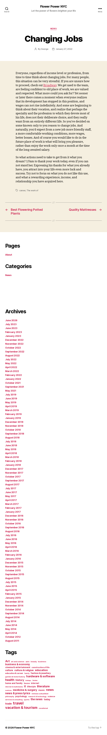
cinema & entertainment (17, 667)
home (34, 680)
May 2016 (10, 543)
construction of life (40, 667)
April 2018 (11, 453)
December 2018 (14, 422)
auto (27, 661)
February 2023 (13, 332)
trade (8, 703)
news (50, 690)
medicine (8, 690)
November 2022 (14, 343)
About (8, 254)
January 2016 (13, 558)
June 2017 (11, 492)
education (41, 670)
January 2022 (13, 379)
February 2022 (13, 375)
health (9, 680)
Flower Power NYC (53, 6)
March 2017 (12, 504)
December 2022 (14, 340)
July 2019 (10, 394)
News (53, 28)
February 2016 (13, 554)
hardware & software (40, 676)
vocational (43, 708)
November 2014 (14, 605)
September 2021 (14, 386)
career (22, 190)
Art (7, 661)
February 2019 (13, 414)
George (44, 49)
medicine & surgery (25, 689)
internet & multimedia (14, 687)
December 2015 (14, 562)
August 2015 (12, 578)
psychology (21, 696)
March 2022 (12, 371)
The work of (32, 190)
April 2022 (11, 367)
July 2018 (10, 441)
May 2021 (10, 390)
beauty (34, 661)
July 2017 (10, 488)
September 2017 (14, 480)
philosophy (9, 696)
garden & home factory (15, 677)
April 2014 (11, 633)
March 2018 (12, 457)
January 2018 (13, 465)
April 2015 (11, 590)
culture (9, 670)
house (27, 683)
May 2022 (10, 363)
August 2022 (12, 355)
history (20, 680)
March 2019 (12, 410)
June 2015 (11, 586)
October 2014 (13, 609)
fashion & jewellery (41, 673)
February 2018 (13, 461)
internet (35, 683)
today (47, 699)
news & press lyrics (17, 693)
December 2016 (14, 515)
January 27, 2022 (64, 49)
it (25, 686)
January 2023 (13, 336)
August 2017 (12, 484)
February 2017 (13, 508)
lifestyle (31, 686)
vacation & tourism (21, 707)
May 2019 (10, 402)
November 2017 (14, 472)
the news (37, 699)
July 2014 (10, 621)
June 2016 (11, 539)
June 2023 (11, 328)
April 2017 (11, 500)
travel (18, 703)
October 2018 (13, 429)
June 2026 (11, 320)
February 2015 (13, 594)
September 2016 (14, 527)
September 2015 (14, 574)
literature (43, 686)
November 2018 (14, 425)
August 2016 (12, 531)
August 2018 (12, 437)
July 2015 (10, 582)
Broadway (50, 85)
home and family (14, 683)
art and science (17, 661)
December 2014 (14, 601)
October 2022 (13, 347)
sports (26, 700)
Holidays (28, 680)
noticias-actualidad (40, 694)
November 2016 (14, 519)
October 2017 (13, 476)
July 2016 (10, 535)
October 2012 (13, 636)
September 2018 (14, 433)
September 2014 (14, 613)
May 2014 (10, 629)
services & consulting (13, 700)
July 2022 (10, 359)
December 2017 (14, 468)
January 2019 (13, 418)
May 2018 (10, 449)
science (51, 696)
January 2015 (13, 597)
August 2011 (12, 640)
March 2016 (12, 551)
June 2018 (11, 445)
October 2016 (13, 523)
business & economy (17, 664)
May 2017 (10, 496)
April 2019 (11, 406)
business (42, 661)
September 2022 (14, 351)
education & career (14, 673)
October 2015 (13, 570)
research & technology (37, 696)
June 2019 (11, 398)
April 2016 (11, 547)
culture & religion (24, 670)
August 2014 (12, 617)
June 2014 (11, 625)
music (41, 690)
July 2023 (11, 324)
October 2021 (13, 383)
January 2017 (13, 511)
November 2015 (14, 566)
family (26, 673)
